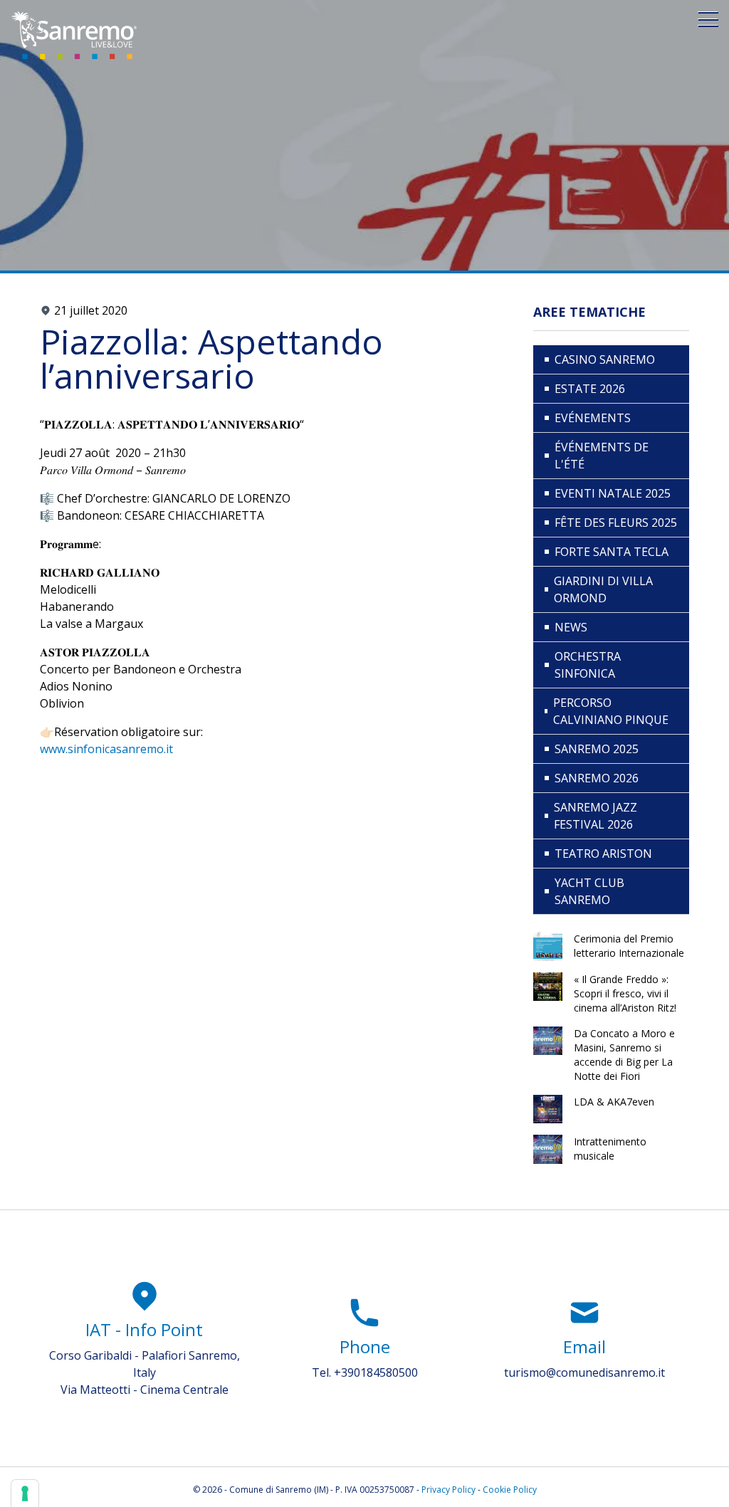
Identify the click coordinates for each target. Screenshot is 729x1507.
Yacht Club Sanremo (589, 891)
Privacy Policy (448, 1490)
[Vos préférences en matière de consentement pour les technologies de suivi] (24, 1493)
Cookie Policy (510, 1490)
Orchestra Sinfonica (588, 665)
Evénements (593, 418)
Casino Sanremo (605, 359)
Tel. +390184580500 (365, 1372)
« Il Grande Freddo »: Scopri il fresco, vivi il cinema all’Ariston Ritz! (625, 993)
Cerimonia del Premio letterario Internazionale (629, 946)
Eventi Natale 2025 (613, 493)
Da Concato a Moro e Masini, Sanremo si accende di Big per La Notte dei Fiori (624, 1054)
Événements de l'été (602, 455)
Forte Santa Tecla (611, 552)
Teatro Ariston (603, 853)
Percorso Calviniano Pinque (610, 711)
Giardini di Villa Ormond (603, 589)
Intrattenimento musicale (610, 1148)
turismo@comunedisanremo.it (584, 1372)
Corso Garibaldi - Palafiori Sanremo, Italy (144, 1364)
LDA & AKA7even (614, 1101)
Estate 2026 (590, 389)
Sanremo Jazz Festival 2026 (595, 815)
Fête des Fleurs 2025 (616, 522)
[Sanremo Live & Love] (74, 35)
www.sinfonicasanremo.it (106, 749)
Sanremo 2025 (597, 749)
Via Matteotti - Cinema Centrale (145, 1389)
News (571, 627)
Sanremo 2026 (597, 778)
